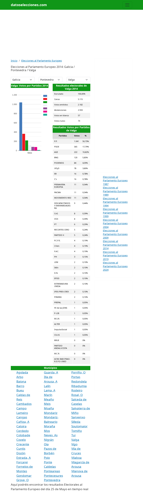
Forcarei (22, 462)
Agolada (22, 372)
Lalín (47, 386)
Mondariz (50, 413)
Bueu (20, 390)
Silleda (75, 422)
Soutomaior (79, 426)
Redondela (79, 381)
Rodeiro (76, 390)
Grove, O (22, 480)
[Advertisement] (71, 34)
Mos (47, 431)
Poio (47, 458)
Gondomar (24, 476)
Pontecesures (53, 476)
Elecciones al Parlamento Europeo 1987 (115, 180)
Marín (48, 395)
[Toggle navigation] (127, 4)
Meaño (49, 399)
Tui (73, 435)
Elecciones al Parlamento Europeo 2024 (115, 266)
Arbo (19, 377)
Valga (75, 440)
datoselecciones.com (29, 4)
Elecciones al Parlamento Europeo (41, 60)
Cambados (24, 404)
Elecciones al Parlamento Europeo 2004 (115, 223)
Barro (20, 386)
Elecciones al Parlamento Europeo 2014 (115, 244)
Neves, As (51, 435)
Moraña (49, 426)
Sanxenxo (78, 417)
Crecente (22, 444)
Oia (46, 444)
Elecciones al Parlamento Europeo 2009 (115, 234)
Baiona (21, 381)
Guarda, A (51, 372)
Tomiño (76, 431)
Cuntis (20, 449)
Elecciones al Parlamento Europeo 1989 (115, 191)
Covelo (21, 440)
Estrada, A (23, 458)
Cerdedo (22, 431)
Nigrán (49, 440)
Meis (47, 404)
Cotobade (23, 435)
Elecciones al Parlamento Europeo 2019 (115, 255)
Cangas (21, 417)
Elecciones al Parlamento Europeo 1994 (115, 202)
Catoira (21, 426)
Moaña (49, 408)
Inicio (14, 60)
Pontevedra (52, 480)
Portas (75, 377)
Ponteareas (52, 471)
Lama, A (49, 390)
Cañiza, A (22, 422)
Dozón (20, 453)
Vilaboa (76, 458)
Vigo (74, 444)
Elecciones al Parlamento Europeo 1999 (115, 212)
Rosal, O (77, 395)
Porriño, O (78, 372)
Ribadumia (79, 386)
